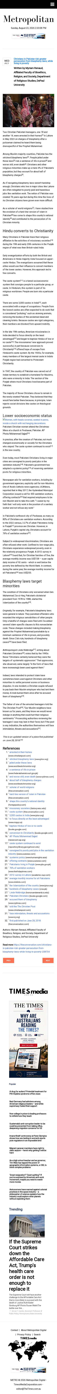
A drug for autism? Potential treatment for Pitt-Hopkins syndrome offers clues (28, 1092)
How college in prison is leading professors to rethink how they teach (28, 1115)
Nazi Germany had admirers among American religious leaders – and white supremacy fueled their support (26, 1103)
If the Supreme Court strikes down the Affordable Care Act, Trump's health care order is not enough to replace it (26, 1265)
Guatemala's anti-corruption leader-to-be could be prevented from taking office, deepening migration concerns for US (27, 1126)
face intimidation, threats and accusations (30, 913)
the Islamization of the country (24, 885)
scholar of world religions (20, 208)
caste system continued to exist (34, 446)
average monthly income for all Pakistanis (30, 878)
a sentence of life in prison (33, 161)
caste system (13, 281)
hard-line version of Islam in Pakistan (28, 794)
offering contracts (11, 497)
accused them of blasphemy (23, 899)
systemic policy (20, 468)
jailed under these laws (21, 762)
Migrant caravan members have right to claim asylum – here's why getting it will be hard (28, 1150)
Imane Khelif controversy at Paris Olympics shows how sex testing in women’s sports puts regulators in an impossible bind (28, 1138)
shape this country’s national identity (27, 801)
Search (37, 1334)
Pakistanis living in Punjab (22, 864)
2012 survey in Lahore (20, 875)
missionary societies (40, 240)
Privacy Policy (24, 1334)
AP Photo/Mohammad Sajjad (23, 836)
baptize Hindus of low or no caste (26, 826)
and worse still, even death (22, 776)
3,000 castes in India (29, 303)
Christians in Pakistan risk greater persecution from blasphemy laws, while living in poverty (33, 61)
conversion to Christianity (22, 833)
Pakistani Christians (12, 653)
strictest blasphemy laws (15, 157)
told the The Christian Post (22, 906)
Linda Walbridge (25, 650)
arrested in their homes (30, 135)
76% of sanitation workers (15, 533)
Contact (14, 1330)
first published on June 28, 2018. (25, 920)
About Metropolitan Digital (33, 1330)
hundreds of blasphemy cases (24, 889)
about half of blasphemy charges (25, 780)
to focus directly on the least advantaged (29, 818)
